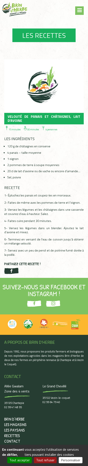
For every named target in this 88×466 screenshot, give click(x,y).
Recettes (12, 435)
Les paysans (14, 430)
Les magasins (15, 424)
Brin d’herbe (14, 419)
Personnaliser (70, 460)
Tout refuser (45, 460)
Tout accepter (19, 460)
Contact (12, 441)
